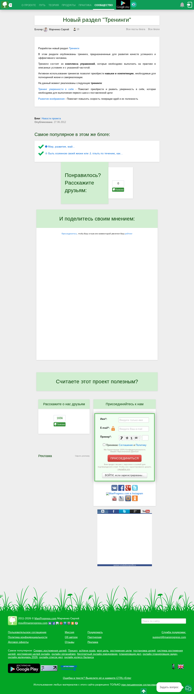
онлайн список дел (51, 657)
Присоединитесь (69, 234)
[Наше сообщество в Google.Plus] (128, 490)
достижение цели (121, 650)
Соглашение (126, 445)
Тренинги (74, 48)
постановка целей (144, 650)
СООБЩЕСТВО (104, 5)
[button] (188, 688)
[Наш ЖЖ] (121, 500)
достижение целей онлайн (33, 653)
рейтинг (128, 234)
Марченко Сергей (59, 29)
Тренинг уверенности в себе (56, 89)
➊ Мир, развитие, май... (60, 146)
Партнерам (95, 637)
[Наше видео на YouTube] (114, 500)
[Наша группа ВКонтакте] (114, 490)
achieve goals (87, 650)
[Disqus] (97, 311)
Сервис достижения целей (50, 650)
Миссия (69, 632)
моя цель (103, 650)
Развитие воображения (51, 98)
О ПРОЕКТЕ (29, 5)
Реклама (93, 642)
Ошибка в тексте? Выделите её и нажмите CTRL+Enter (97, 677)
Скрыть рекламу (82, 456)
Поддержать (95, 632)
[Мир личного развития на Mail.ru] (128, 500)
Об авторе (71, 637)
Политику (141, 445)
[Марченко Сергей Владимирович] (77, 622)
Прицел (72, 650)
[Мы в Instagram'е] (124, 493)
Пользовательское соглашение (27, 632)
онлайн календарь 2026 (23, 657)
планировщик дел (130, 653)
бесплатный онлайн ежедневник (97, 653)
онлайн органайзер (64, 653)
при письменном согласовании (140, 684)
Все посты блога (135, 29)
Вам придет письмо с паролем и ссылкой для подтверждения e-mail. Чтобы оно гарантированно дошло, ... (125, 466)
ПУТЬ (42, 5)
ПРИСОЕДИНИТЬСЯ (124, 458)
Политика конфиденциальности (27, 637)
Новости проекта (51, 118)
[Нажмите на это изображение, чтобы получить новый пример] (130, 438)
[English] (181, 668)
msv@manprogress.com (33, 622)
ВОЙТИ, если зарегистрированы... (124, 475)
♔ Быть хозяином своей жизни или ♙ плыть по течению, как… (84, 153)
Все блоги (154, 29)
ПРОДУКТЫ (69, 5)
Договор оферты (18, 642)
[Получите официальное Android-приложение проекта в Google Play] (123, 5)
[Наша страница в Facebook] (121, 490)
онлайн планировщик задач (160, 653)
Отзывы (69, 642)
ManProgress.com (45, 618)
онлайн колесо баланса (79, 657)
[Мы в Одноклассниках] (135, 500)
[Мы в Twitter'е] (135, 490)
